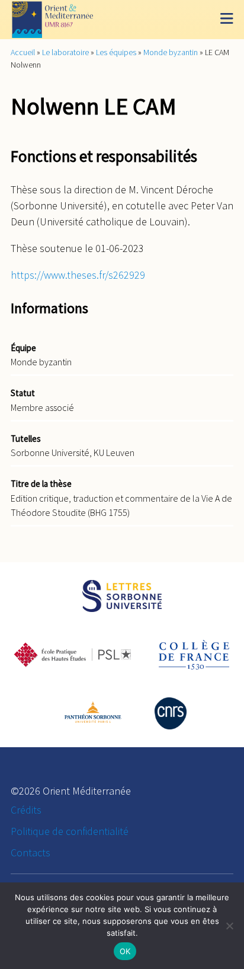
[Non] (229, 926)
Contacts (30, 852)
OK (125, 951)
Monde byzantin (170, 52)
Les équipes (116, 52)
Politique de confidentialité (70, 831)
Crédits (26, 810)
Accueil (23, 52)
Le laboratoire (65, 52)
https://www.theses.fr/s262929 (78, 275)
